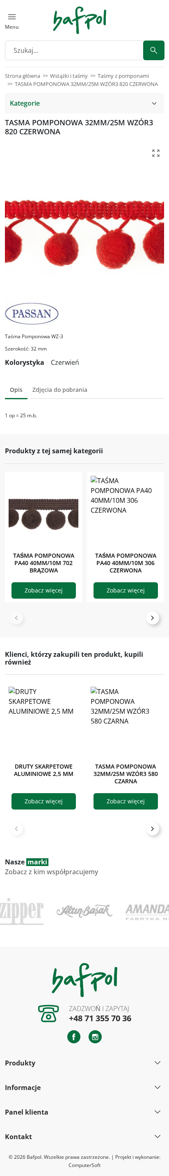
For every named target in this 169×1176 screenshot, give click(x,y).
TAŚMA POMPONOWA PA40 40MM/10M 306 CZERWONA (125, 563)
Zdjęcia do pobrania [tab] (59, 390)
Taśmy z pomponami (123, 75)
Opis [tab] (16, 390)
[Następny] (152, 617)
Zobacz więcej (44, 590)
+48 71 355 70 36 (100, 1018)
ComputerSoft (84, 1165)
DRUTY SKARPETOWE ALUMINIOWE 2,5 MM (43, 770)
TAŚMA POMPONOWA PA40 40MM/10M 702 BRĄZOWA (43, 563)
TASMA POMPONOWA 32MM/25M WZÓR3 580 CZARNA (126, 773)
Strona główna (22, 75)
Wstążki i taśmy (69, 75)
